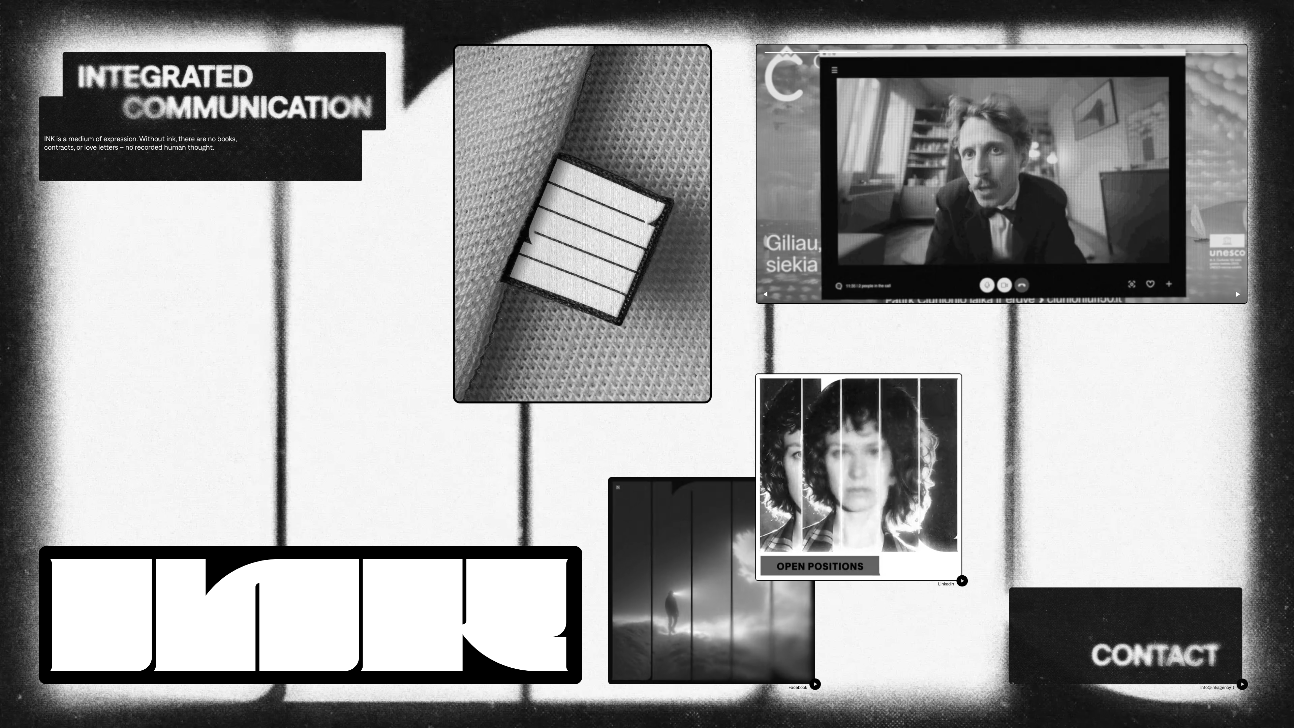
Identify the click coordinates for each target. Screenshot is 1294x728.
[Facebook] (711, 580)
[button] (1238, 294)
